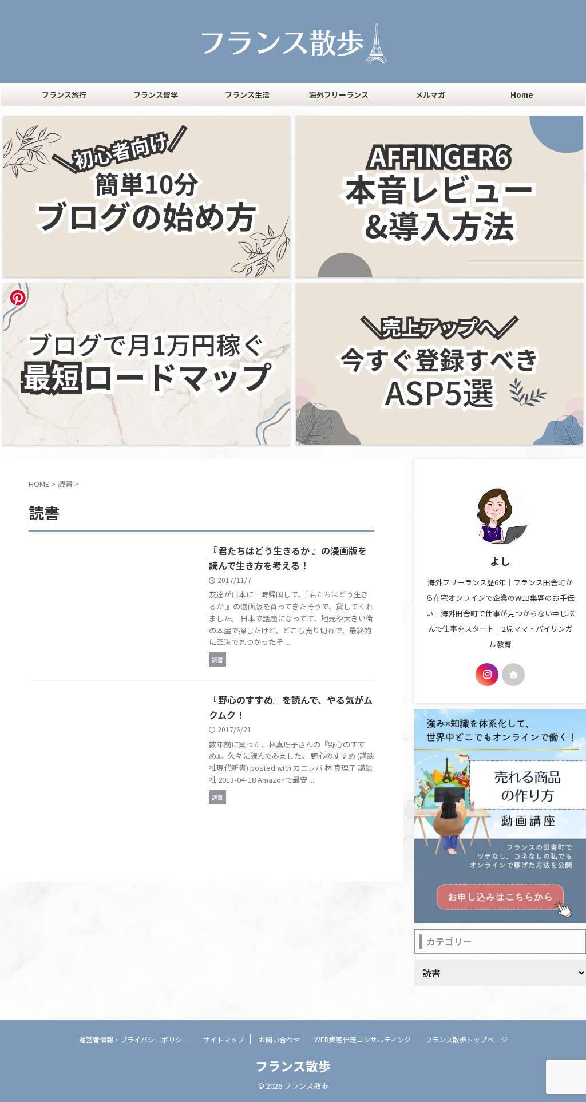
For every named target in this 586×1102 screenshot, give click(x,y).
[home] (513, 674)
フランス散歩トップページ (466, 1039)
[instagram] (487, 674)
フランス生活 (247, 94)
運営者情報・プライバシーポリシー (134, 1039)
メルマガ (430, 94)
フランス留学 (155, 94)
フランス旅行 (64, 94)
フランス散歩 (293, 1065)
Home (521, 94)
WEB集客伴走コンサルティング (362, 1039)
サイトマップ (223, 1039)
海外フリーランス (339, 94)
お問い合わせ (279, 1039)
